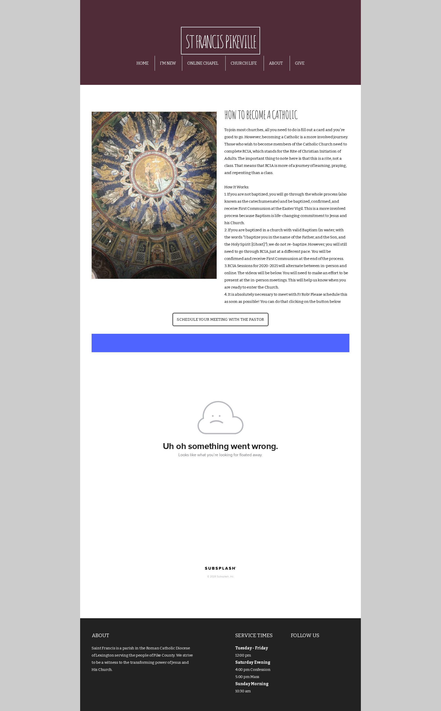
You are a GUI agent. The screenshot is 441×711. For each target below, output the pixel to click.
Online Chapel (203, 63)
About (276, 63)
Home (143, 63)
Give (299, 63)
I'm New (168, 63)
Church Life (244, 63)
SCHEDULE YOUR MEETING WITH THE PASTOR (220, 319)
